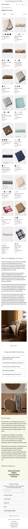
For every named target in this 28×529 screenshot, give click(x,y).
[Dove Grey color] (4, 60)
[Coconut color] (19, 112)
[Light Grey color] (17, 34)
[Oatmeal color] (6, 112)
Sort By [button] (4, 14)
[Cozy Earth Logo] (5, 4)
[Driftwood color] (6, 191)
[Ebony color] (2, 139)
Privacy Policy (14, 521)
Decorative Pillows (14, 474)
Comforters (14, 476)
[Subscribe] (22, 490)
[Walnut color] (19, 34)
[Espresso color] (8, 60)
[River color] (4, 166)
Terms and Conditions (14, 523)
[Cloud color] (2, 112)
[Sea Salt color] (6, 166)
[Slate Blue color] (4, 139)
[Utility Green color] (6, 139)
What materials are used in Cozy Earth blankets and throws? (11, 358)
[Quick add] (12, 31)
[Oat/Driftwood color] (3, 34)
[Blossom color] (21, 34)
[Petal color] (17, 112)
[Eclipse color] (2, 166)
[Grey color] (17, 191)
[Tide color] (23, 34)
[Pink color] (2, 217)
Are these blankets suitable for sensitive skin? (13, 363)
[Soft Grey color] (19, 166)
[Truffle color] (8, 112)
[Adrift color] (19, 60)
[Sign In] (19, 4)
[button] (17, 4)
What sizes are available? (8, 370)
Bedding (14, 472)
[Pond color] (15, 112)
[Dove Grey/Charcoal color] (5, 34)
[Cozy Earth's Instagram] (10, 515)
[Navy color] (10, 191)
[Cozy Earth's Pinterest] (17, 515)
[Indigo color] (15, 166)
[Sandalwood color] (21, 112)
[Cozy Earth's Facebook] (12, 515)
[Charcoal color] (4, 191)
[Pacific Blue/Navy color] (10, 34)
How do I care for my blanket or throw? (11, 366)
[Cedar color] (2, 86)
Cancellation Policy (14, 526)
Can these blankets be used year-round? (11, 374)
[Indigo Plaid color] (15, 243)
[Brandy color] (15, 60)
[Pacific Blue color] (19, 86)
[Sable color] (19, 139)
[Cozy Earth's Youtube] (15, 515)
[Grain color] (17, 166)
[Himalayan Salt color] (15, 191)
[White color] (21, 86)
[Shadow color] (4, 112)
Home (3, 7)
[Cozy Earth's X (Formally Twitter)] (14, 515)
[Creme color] (15, 34)
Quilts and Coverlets (14, 470)
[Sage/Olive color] (8, 34)
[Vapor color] (4, 243)
